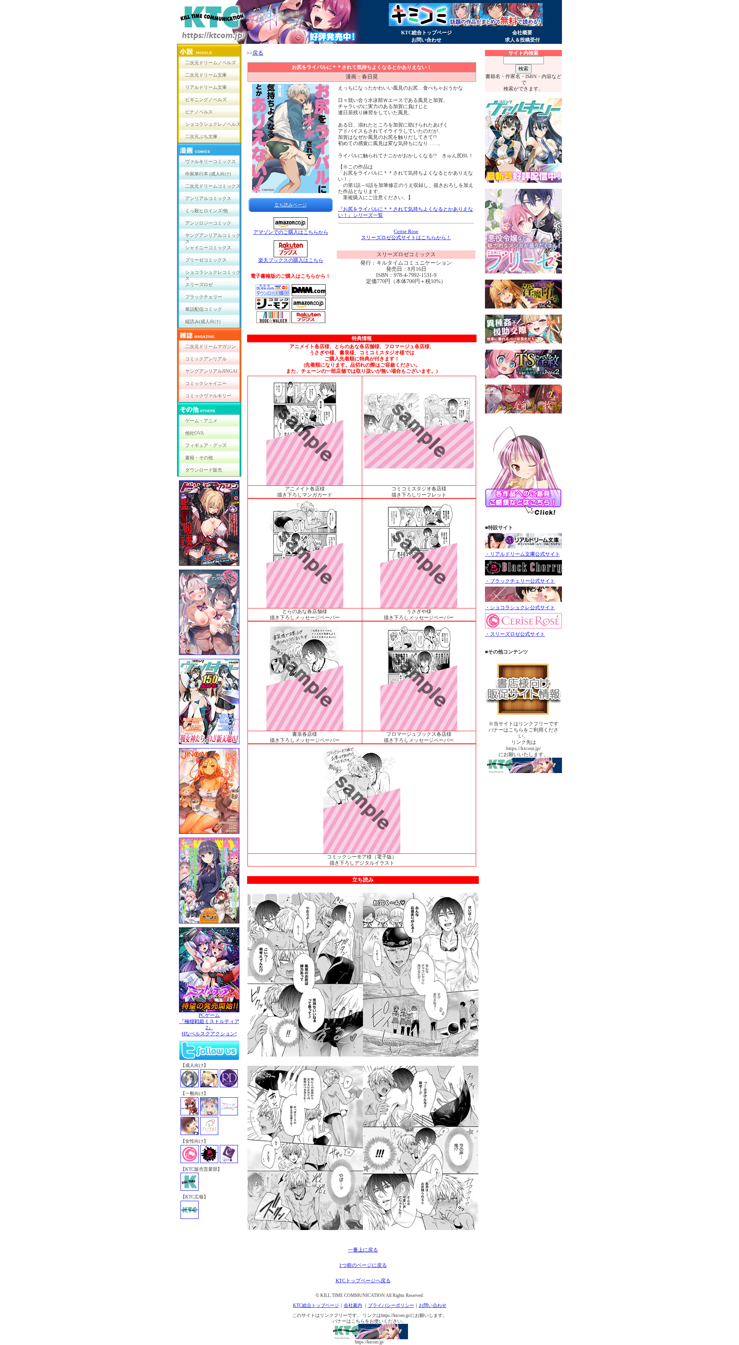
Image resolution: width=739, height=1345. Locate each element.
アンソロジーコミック (208, 223)
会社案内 (353, 1305)
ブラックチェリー (203, 297)
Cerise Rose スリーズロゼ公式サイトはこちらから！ (406, 234)
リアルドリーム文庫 (206, 87)
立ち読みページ (290, 205)
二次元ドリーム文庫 (206, 75)
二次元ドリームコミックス (213, 186)
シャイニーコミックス (208, 247)
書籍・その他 (199, 457)
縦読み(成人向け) (203, 321)
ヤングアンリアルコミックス (213, 237)
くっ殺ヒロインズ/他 (206, 210)
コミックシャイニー (206, 383)
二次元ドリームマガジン (210, 346)
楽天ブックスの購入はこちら (290, 260)
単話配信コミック (203, 309)
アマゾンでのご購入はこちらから (290, 232)
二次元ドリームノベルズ (210, 62)
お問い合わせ (426, 40)
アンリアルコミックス (208, 198)
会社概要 (522, 32)
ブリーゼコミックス (206, 260)
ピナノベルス (199, 112)
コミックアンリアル (206, 359)
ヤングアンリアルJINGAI (211, 371)
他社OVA (194, 433)
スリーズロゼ (199, 284)
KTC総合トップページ (426, 32)
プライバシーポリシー (391, 1305)
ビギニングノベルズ (206, 99)
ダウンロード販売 (203, 470)
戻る (257, 53)
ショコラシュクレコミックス (213, 274)
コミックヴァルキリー (208, 395)
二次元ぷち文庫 (201, 136)
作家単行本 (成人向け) (208, 174)
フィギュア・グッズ (206, 445)
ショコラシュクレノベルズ (213, 124)
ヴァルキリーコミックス (210, 161)
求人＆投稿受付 (522, 40)
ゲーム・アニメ (201, 420)
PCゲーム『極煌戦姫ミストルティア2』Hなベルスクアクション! (209, 1024)
